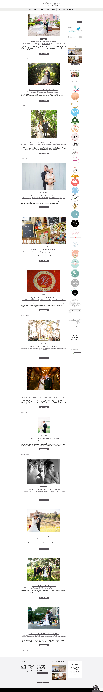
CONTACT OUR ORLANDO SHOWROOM (42, 673)
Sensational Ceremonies (46, 92)
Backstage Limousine (49, 635)
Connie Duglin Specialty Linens (61, 299)
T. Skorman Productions (59, 251)
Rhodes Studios (48, 145)
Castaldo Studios (53, 396)
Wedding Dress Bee (45, 349)
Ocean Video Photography (33, 491)
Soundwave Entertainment (51, 397)
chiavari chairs (58, 396)
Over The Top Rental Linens (50, 348)
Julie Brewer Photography (26, 491)
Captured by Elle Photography (53, 299)
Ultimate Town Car (55, 198)
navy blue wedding (35, 43)
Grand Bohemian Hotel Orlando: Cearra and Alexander (43, 489)
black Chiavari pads (48, 144)
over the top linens (51, 198)
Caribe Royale (61, 42)
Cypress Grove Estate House (56, 440)
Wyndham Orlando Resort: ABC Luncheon (43, 298)
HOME (30, 9)
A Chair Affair (37, 42)
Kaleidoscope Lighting (50, 538)
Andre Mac (35, 144)
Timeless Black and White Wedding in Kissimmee (43, 196)
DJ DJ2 (30, 198)
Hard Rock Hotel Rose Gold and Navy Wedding (43, 90)
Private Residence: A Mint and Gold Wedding (43, 346)
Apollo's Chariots (43, 587)
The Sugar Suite (62, 491)
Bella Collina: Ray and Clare (43, 537)
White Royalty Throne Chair (46, 44)
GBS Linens (40, 251)
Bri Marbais (53, 144)
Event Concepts (59, 91)
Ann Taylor (31, 42)
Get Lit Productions (34, 198)
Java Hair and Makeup (45, 198)
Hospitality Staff (39, 198)
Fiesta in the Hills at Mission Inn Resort (43, 249)
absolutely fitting (35, 348)
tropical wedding (58, 43)
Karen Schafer (31, 145)
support (31, 348)
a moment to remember (42, 197)
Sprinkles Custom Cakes (52, 43)
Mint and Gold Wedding (38, 348)
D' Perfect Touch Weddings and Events (60, 144)
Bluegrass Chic (49, 396)
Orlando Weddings (49, 300)
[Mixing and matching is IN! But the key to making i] (71, 59)
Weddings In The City (46, 539)
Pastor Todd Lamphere (42, 145)
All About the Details (42, 42)
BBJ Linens (64, 587)
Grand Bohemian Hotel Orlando (62, 490)
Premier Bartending (56, 198)
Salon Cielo (45, 397)
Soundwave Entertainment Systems (43, 43)
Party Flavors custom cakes (46, 440)
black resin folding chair (62, 197)
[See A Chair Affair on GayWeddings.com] (75, 161)
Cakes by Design (46, 299)
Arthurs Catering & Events (42, 348)
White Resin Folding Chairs (54, 92)
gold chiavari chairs (35, 92)
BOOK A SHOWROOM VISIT (69, 9)
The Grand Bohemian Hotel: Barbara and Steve (43, 395)
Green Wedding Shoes (75, 339)
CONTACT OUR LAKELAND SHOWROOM (42, 682)
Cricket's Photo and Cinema (53, 91)
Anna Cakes (39, 587)
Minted (31, 43)
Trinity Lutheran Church (42, 198)
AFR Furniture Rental (37, 251)
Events (43, 294)
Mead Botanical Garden (31, 636)
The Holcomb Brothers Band (58, 348)
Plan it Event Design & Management (51, 251)
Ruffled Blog (75, 335)
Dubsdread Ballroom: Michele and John (44, 586)
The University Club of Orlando (57, 636)
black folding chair (56, 197)
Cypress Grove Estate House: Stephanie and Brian (44, 438)
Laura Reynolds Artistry (26, 43)
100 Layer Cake (75, 341)
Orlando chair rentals (25, 300)
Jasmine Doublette (27, 348)
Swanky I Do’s (57, 397)
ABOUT (42, 9)
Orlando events (37, 300)
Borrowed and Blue (75, 333)
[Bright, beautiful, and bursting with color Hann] (78, 59)
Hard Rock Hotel (40, 92)
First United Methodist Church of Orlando (51, 490)
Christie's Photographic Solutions (54, 251)
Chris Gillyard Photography (56, 635)
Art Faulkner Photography (50, 587)
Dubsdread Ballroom (44, 588)
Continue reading (43, 53)
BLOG (48, 9)
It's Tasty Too (27, 145)
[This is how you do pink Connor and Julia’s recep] (78, 51)
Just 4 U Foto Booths (25, 636)
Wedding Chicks (75, 337)
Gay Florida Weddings (75, 331)
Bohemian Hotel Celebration (25, 198)
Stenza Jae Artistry (59, 145)
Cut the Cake (61, 251)
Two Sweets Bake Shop (49, 198)
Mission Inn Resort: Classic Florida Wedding (43, 143)
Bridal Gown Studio (56, 42)
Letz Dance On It (32, 348)
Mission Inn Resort (36, 145)
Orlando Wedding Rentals (43, 300)
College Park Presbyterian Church (36, 588)
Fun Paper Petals (36, 251)
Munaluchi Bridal (75, 328)
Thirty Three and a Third (35, 198)
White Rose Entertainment (46, 252)
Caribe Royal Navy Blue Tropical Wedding (43, 41)
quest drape (61, 198)
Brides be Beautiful (57, 348)
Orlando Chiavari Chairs (31, 300)
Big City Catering (49, 440)
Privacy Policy (79, 689)
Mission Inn (44, 251)
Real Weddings (43, 38)
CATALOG (35, 9)
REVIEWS (53, 9)
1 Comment (46, 636)
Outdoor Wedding (44, 348)
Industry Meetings (43, 246)
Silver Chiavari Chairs (53, 145)
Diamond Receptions (63, 635)
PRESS (59, 9)
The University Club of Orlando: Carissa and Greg (44, 634)
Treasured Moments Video (56, 300)
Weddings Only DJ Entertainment (51, 588)
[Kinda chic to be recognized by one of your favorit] (71, 51)
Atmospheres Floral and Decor (49, 42)
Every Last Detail (31, 251)
